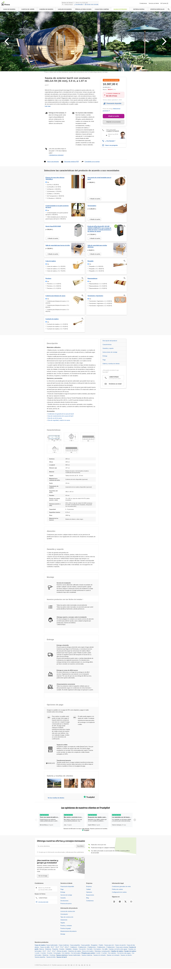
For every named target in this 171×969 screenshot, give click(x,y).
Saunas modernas (87, 955)
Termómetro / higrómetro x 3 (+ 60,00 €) (100, 305)
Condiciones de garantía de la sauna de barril (61, 414)
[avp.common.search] (168, 9)
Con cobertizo (112, 953)
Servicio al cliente (154, 3)
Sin (48, 182)
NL (79, 965)
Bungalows (94, 945)
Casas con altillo (45, 947)
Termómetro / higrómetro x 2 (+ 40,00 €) (100, 303)
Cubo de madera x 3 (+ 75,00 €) (56, 271)
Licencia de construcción (67, 911)
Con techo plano (75, 953)
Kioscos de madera (87, 951)
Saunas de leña (50, 957)
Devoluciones (64, 900)
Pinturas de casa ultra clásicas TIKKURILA (55, 178)
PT (76, 965)
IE (89, 965)
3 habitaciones (91, 947)
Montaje (62, 934)
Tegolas (62, 922)
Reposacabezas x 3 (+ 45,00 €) (98, 286)
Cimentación (64, 914)
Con (63, 953)
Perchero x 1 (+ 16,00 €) (54, 283)
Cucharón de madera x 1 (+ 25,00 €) (57, 324)
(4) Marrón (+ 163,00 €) (54, 189)
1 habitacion (73, 947)
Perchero (48, 278)
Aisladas (75, 949)
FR (68, 965)
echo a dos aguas (122, 949)
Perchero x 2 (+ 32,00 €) (54, 288)
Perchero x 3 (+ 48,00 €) (54, 286)
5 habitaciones (110, 947)
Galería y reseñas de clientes (111, 363)
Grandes (61, 949)
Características (107, 344)
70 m (61, 947)
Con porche (82, 949)
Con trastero (97, 949)
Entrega (105, 356)
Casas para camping (122, 947)
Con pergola (57, 953)
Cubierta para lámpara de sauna (55, 295)
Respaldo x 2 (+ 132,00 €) (96, 271)
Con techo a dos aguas (124, 953)
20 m (52, 947)
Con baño (89, 949)
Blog (87, 898)
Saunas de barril (62, 957)
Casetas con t (113, 949)
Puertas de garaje (65, 928)
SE (82, 965)
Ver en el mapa (42, 876)
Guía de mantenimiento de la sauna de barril (60, 416)
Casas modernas (64, 945)
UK (66, 965)
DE (71, 965)
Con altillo (105, 949)
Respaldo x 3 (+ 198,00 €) (96, 268)
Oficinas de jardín (62, 951)
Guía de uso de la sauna (55, 418)
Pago (104, 360)
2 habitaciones (82, 947)
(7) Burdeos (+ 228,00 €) (54, 198)
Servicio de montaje (66, 895)
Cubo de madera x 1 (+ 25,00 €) (56, 266)
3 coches (49, 953)
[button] (54, 437)
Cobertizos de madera (74, 951)
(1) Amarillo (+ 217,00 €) (54, 186)
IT (74, 965)
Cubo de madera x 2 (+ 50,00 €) (56, 268)
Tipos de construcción (66, 917)
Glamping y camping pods (102, 951)
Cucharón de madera (52, 319)
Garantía (63, 898)
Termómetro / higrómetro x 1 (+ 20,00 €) (100, 301)
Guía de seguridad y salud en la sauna (59, 420)
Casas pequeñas (75, 945)
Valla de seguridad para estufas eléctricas (97, 246)
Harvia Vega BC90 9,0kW (53, 226)
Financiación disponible (114, 103)
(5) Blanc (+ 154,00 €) (53, 193)
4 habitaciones (101, 947)
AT (84, 965)
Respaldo (90, 261)
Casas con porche (120, 945)
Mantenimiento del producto (68, 931)
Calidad (88, 889)
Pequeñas (55, 949)
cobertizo (67, 953)
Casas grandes (85, 945)
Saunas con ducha (126, 955)
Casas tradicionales (52, 945)
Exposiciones (90, 895)
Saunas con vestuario (113, 955)
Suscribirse (80, 846)
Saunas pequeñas (40, 957)
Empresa (89, 886)
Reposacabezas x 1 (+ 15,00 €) (98, 283)
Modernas (48, 949)
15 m (48, 951)
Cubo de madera (51, 261)
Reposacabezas (92, 278)
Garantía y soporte (108, 348)
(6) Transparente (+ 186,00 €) (55, 196)
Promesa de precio (66, 903)
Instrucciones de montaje (110, 352)
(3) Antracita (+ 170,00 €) (54, 191)
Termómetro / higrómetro (95, 295)
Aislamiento (63, 920)
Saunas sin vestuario (99, 955)
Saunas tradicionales (74, 955)
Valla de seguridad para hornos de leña (58, 245)
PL (87, 965)
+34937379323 (68, 4)
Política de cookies (117, 889)
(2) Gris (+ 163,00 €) (53, 184)
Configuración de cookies (119, 892)
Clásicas (41, 949)
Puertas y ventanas (66, 925)
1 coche (37, 953)
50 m (57, 947)
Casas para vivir (109, 945)
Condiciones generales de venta (121, 886)
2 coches (43, 953)
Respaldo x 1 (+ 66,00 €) (96, 266)
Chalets (101, 945)
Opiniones (89, 892)
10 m (44, 951)
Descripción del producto (110, 340)
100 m (67, 947)
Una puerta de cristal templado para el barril (99, 178)
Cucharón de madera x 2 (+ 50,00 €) (57, 326)
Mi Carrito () (164, 3)
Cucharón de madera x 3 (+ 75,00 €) (57, 329)
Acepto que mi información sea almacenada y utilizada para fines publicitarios (61, 852)
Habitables (69, 949)
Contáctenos (143, 3)
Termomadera (92, 205)
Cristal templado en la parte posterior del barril (57, 206)
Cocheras (52, 955)
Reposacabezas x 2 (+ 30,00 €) (98, 288)
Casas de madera (40, 945)
